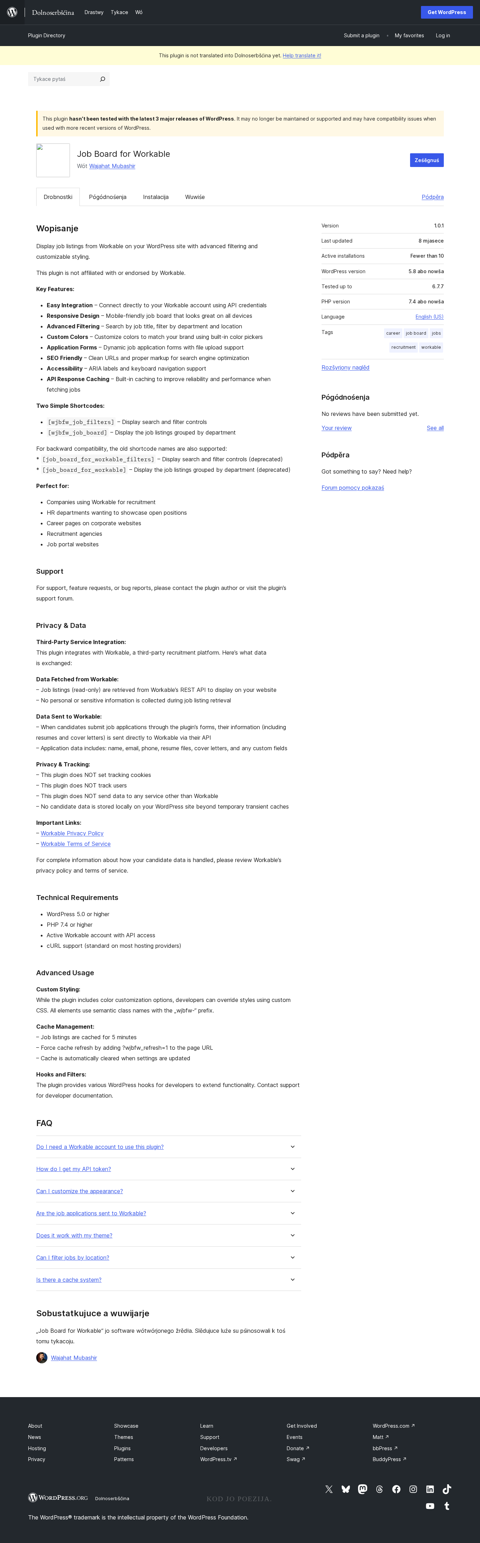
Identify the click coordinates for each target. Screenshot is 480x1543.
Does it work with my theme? (74, 1235)
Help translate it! (302, 55)
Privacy (36, 1459)
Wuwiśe (195, 196)
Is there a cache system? (69, 1280)
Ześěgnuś (427, 160)
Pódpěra (433, 196)
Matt (381, 1437)
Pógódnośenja (108, 196)
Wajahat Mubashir (112, 165)
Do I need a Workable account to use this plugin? (100, 1147)
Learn (206, 1426)
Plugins (122, 1448)
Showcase (126, 1426)
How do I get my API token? (73, 1169)
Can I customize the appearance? (79, 1191)
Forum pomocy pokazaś (353, 487)
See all (435, 427)
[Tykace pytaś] (103, 79)
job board (416, 333)
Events (295, 1437)
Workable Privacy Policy (72, 833)
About (35, 1426)
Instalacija (156, 196)
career (393, 333)
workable (431, 347)
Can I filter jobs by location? (72, 1257)
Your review (337, 427)
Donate (298, 1448)
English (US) (430, 317)
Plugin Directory (46, 35)
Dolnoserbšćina (112, 1498)
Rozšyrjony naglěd (346, 367)
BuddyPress (390, 1459)
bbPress (385, 1448)
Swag (296, 1459)
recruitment (403, 347)
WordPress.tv (219, 1459)
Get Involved (302, 1426)
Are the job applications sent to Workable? (91, 1213)
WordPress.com (394, 1426)
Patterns (124, 1459)
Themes (123, 1437)
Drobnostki (58, 196)
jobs (436, 333)
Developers (214, 1448)
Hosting (37, 1448)
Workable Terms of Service (76, 843)
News (34, 1437)
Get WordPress (447, 12)
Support (209, 1437)
